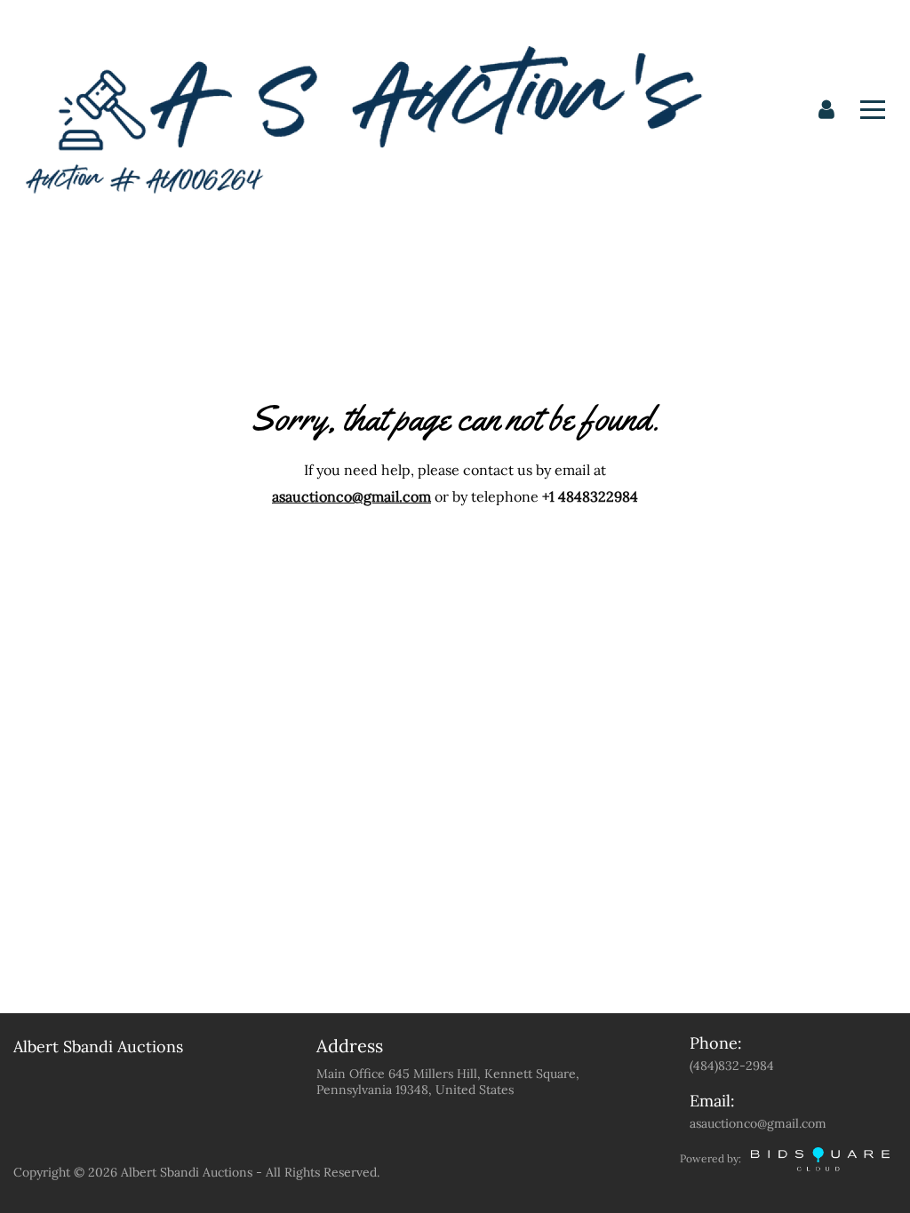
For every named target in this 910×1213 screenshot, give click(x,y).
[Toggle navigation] (873, 110)
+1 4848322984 (590, 496)
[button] (826, 110)
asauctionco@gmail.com (351, 496)
